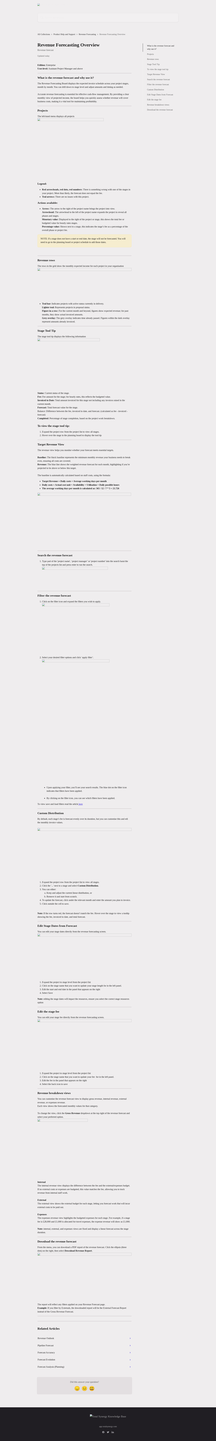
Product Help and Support (64, 34)
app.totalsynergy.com (108, 1426)
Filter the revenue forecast (158, 84)
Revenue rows (153, 59)
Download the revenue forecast (160, 110)
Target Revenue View (156, 74)
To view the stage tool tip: (158, 69)
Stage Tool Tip (153, 64)
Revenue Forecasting (87, 34)
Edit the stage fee (154, 100)
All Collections (43, 34)
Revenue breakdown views (158, 105)
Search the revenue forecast (158, 79)
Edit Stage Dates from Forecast (160, 95)
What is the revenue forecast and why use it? (160, 47)
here (80, 804)
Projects (150, 54)
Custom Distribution (155, 89)
